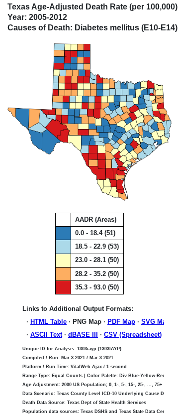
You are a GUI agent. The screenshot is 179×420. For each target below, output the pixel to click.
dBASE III (83, 334)
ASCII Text (46, 334)
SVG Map (155, 321)
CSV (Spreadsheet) (133, 334)
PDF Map (121, 321)
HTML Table (48, 321)
